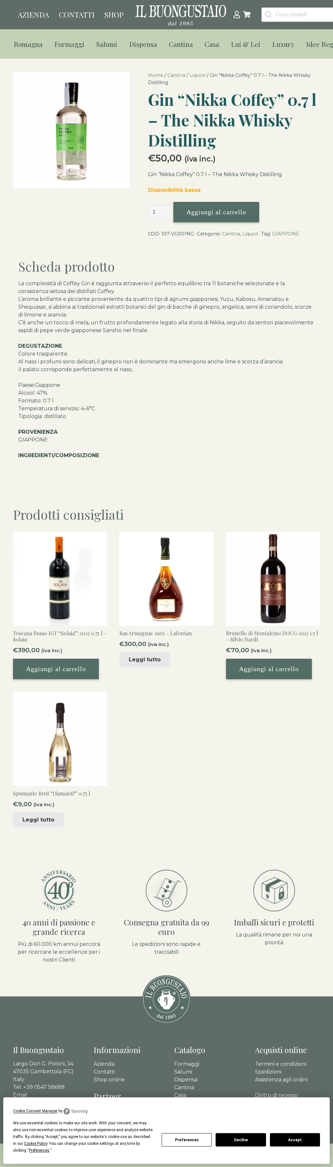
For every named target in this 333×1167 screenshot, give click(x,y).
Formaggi (186, 1064)
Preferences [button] (39, 1150)
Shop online (109, 1079)
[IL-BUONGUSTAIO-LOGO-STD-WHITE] (180, 14)
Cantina (176, 75)
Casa (180, 1095)
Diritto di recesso (276, 1095)
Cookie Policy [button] (35, 1143)
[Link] (236, 14)
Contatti (104, 1072)
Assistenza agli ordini (281, 1079)
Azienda (104, 1064)
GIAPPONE (285, 234)
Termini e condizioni (280, 1064)
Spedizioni (268, 1072)
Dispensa (185, 1079)
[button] (47, 44)
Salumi (183, 1072)
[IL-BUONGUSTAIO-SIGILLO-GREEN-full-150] (166, 999)
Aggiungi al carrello (216, 212)
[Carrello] (247, 14)
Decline (241, 1140)
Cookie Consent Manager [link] (35, 1111)
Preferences (187, 1140)
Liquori (198, 75)
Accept (295, 1140)
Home (155, 75)
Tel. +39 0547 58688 (39, 1087)
